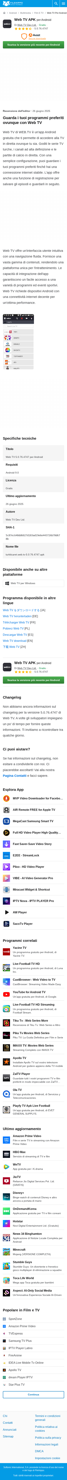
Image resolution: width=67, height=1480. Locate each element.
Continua (33, 1394)
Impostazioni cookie (47, 1458)
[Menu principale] (63, 3)
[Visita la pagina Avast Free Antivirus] (33, 36)
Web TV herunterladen (17, 616)
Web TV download (14, 640)
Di (25, 25)
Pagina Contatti (14, 775)
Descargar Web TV (15, 634)
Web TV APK (32, 20)
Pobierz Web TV (13, 628)
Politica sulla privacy (48, 1437)
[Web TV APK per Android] (7, 24)
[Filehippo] (13, 3)
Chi (5, 1415)
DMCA (39, 1451)
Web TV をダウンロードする (21, 610)
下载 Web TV (11, 646)
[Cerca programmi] (56, 3)
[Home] (4, 13)
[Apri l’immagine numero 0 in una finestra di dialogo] (18, 341)
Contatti (8, 1422)
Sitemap (8, 1436)
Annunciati (9, 1429)
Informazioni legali (46, 1444)
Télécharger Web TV (16, 622)
